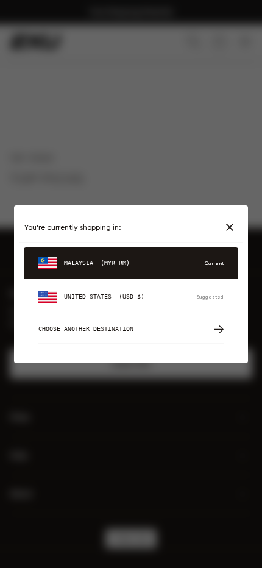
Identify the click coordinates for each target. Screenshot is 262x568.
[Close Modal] (232, 227)
